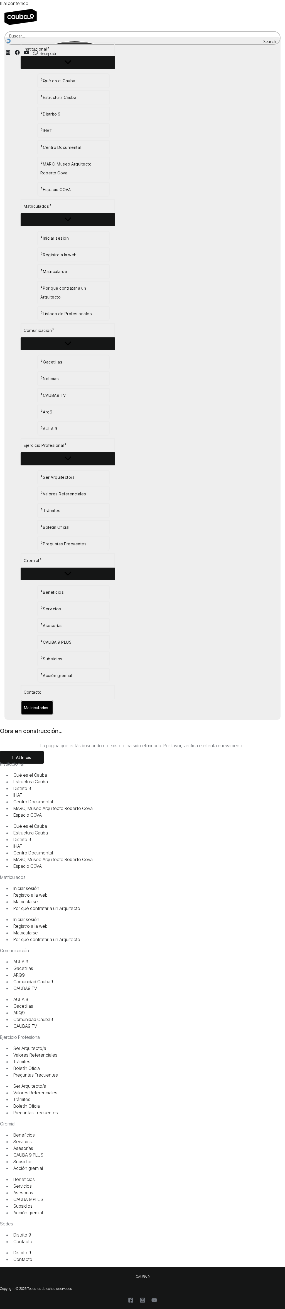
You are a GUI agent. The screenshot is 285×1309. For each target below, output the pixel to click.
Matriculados (36, 206)
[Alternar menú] (68, 62)
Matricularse (55, 271)
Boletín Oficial (56, 527)
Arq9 (47, 412)
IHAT (47, 130)
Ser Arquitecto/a (59, 477)
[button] (48, 49)
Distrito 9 (51, 114)
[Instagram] (142, 1301)
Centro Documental (62, 147)
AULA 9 (50, 428)
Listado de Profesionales (67, 313)
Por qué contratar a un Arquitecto (63, 292)
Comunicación (38, 330)
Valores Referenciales (64, 493)
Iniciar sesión (56, 238)
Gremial (31, 560)
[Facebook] (131, 1301)
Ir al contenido (14, 3)
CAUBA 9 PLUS (57, 642)
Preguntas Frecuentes (65, 543)
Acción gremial (57, 675)
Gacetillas (52, 362)
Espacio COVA (57, 189)
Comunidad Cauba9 (33, 981)
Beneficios (53, 592)
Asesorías (53, 625)
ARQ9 (19, 975)
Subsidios (53, 658)
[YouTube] (154, 1301)
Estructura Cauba (59, 97)
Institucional (35, 49)
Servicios (52, 608)
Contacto (32, 692)
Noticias (51, 378)
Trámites (51, 510)
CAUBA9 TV (54, 395)
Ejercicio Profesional (44, 445)
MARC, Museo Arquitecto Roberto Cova (66, 168)
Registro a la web (60, 254)
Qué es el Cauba (59, 80)
